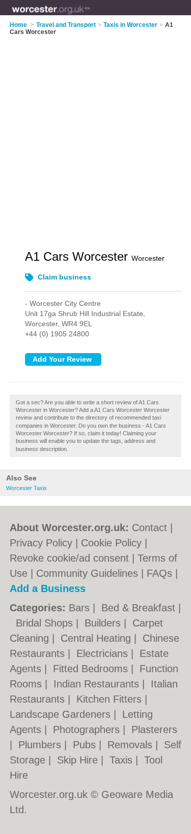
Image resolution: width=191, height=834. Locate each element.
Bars (81, 607)
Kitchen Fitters (110, 699)
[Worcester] (90, 16)
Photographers (88, 729)
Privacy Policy (41, 542)
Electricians (103, 653)
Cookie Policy (111, 542)
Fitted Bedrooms (92, 668)
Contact (149, 527)
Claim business (64, 277)
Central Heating (97, 638)
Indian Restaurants (97, 683)
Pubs (86, 744)
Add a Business (48, 588)
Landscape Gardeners (62, 714)
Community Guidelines (87, 573)
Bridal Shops (46, 623)
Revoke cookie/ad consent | (74, 558)
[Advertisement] (95, 136)
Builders (104, 623)
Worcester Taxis (26, 488)
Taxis (122, 760)
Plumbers (41, 744)
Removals (131, 744)
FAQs (159, 573)
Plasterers (154, 729)
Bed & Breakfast (139, 607)
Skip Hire (79, 760)
